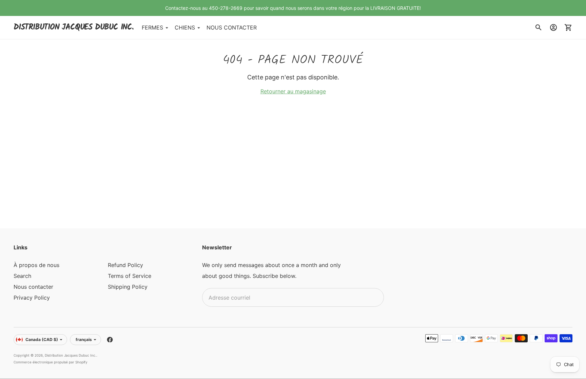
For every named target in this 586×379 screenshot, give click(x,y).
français (84, 339)
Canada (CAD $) (41, 339)
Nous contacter (33, 286)
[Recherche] (538, 27)
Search (22, 275)
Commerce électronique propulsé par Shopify (50, 362)
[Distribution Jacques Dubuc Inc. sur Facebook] (109, 339)
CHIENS (185, 27)
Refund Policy (125, 265)
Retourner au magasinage (293, 91)
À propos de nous (36, 265)
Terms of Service (129, 275)
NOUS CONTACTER (232, 27)
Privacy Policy (32, 297)
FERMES (152, 27)
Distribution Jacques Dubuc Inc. (70, 355)
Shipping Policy (128, 286)
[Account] (553, 27)
